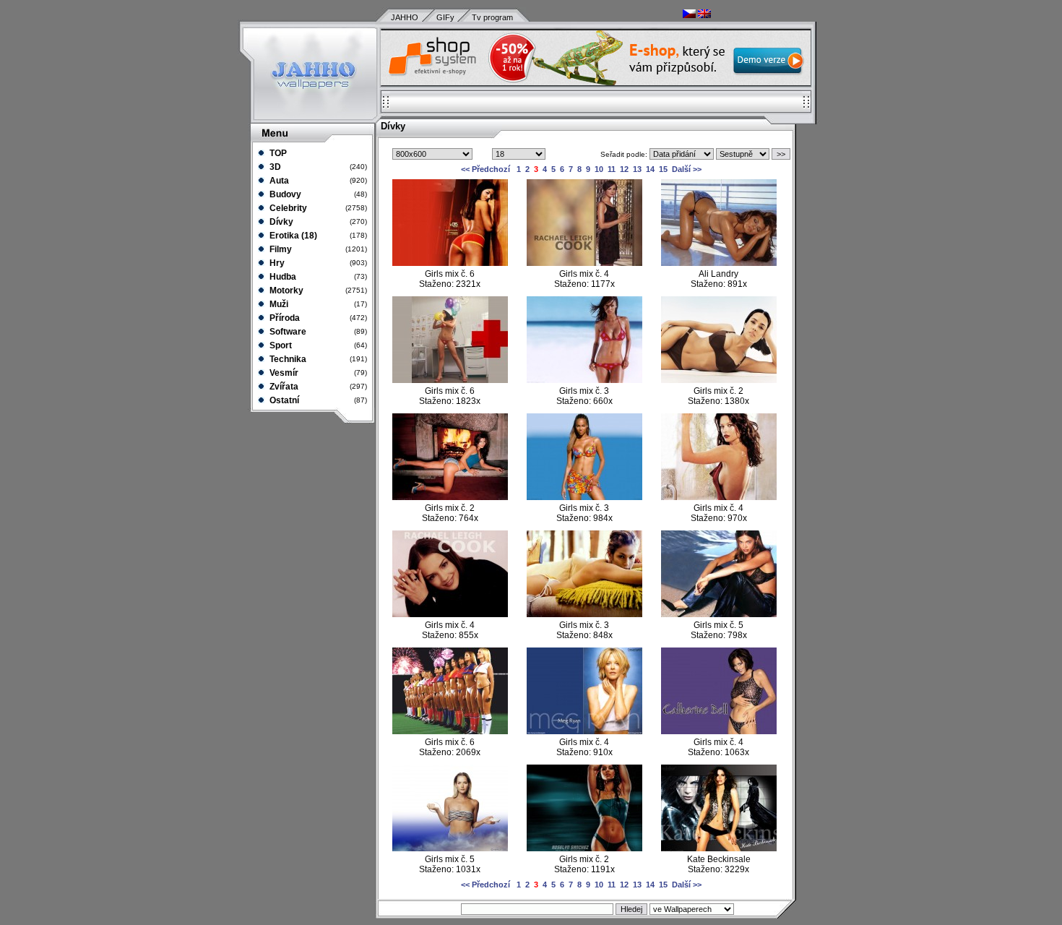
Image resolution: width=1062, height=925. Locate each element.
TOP (277, 153)
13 (637, 169)
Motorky (285, 290)
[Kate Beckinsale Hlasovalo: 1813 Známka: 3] (719, 848)
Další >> (686, 169)
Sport (279, 345)
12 (624, 169)
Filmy (279, 249)
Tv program (492, 17)
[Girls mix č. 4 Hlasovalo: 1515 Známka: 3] (719, 731)
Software (286, 332)
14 (650, 169)
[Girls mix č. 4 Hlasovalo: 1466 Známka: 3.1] (584, 263)
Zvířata (282, 387)
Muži (277, 304)
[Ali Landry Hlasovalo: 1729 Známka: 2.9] (719, 263)
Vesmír (282, 373)
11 (612, 169)
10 (599, 169)
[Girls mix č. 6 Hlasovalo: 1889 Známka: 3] (450, 263)
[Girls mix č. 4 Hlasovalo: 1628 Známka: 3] (719, 497)
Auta (278, 181)
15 (663, 169)
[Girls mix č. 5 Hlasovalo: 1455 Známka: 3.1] (719, 614)
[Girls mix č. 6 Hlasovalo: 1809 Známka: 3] (450, 731)
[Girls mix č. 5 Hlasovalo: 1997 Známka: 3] (450, 848)
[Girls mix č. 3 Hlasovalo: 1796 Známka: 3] (584, 614)
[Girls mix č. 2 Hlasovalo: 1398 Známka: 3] (450, 497)
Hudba (281, 277)
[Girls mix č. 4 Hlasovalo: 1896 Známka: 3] (584, 731)
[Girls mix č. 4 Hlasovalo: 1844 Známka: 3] (450, 614)
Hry (276, 263)
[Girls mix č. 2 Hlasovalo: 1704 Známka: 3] (584, 848)
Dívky (280, 222)
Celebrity (287, 208)
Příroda (283, 318)
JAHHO (404, 17)
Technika (286, 359)
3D (274, 167)
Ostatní (283, 400)
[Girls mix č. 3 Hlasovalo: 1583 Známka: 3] (584, 380)
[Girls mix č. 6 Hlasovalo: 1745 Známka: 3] (450, 380)
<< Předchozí (485, 169)
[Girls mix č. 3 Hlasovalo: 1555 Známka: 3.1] (584, 497)
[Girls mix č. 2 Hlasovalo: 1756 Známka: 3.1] (719, 380)
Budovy (284, 194)
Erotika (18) (292, 236)
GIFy (445, 17)
